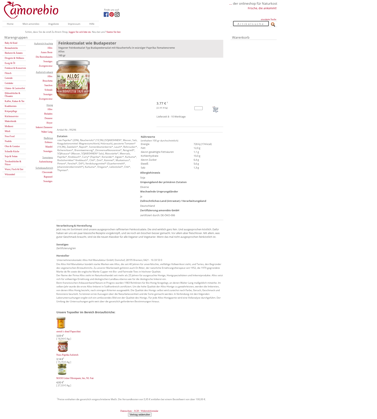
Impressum (74, 24)
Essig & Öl (10, 63)
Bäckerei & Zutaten (14, 53)
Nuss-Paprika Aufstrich (67, 354)
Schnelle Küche (12, 151)
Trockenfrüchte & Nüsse (13, 163)
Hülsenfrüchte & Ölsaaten (12, 94)
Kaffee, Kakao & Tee (14, 101)
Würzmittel (10, 174)
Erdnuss (48, 142)
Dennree (48, 118)
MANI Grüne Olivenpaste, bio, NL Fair (75, 378)
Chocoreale (47, 172)
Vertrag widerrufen (140, 414)
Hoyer (49, 122)
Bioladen (48, 113)
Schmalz (48, 89)
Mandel (48, 146)
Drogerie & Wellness (14, 58)
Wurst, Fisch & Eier (14, 169)
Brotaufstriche (11, 48)
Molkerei (9, 126)
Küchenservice (11, 116)
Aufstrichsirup (45, 161)
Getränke (9, 83)
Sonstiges (47, 61)
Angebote (53, 24)
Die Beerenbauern (44, 57)
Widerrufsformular (149, 411)
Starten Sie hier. (113, 32)
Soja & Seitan (11, 156)
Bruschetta (47, 80)
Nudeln (8, 141)
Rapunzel (48, 176)
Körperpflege (11, 111)
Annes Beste (46, 52)
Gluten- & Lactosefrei (15, 88)
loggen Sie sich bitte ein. (80, 32)
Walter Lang (46, 131)
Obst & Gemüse (12, 146)
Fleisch (8, 73)
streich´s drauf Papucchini (68, 331)
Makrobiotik (10, 121)
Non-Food (10, 136)
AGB (136, 411)
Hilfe (91, 24)
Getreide (9, 78)
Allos (49, 47)
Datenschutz (126, 411)
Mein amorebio (31, 24)
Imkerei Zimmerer (44, 127)
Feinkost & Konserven (15, 68)
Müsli (7, 131)
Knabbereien (10, 106)
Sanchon (48, 85)
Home (10, 24)
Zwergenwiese (45, 66)
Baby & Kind (11, 43)
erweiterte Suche (268, 19)
